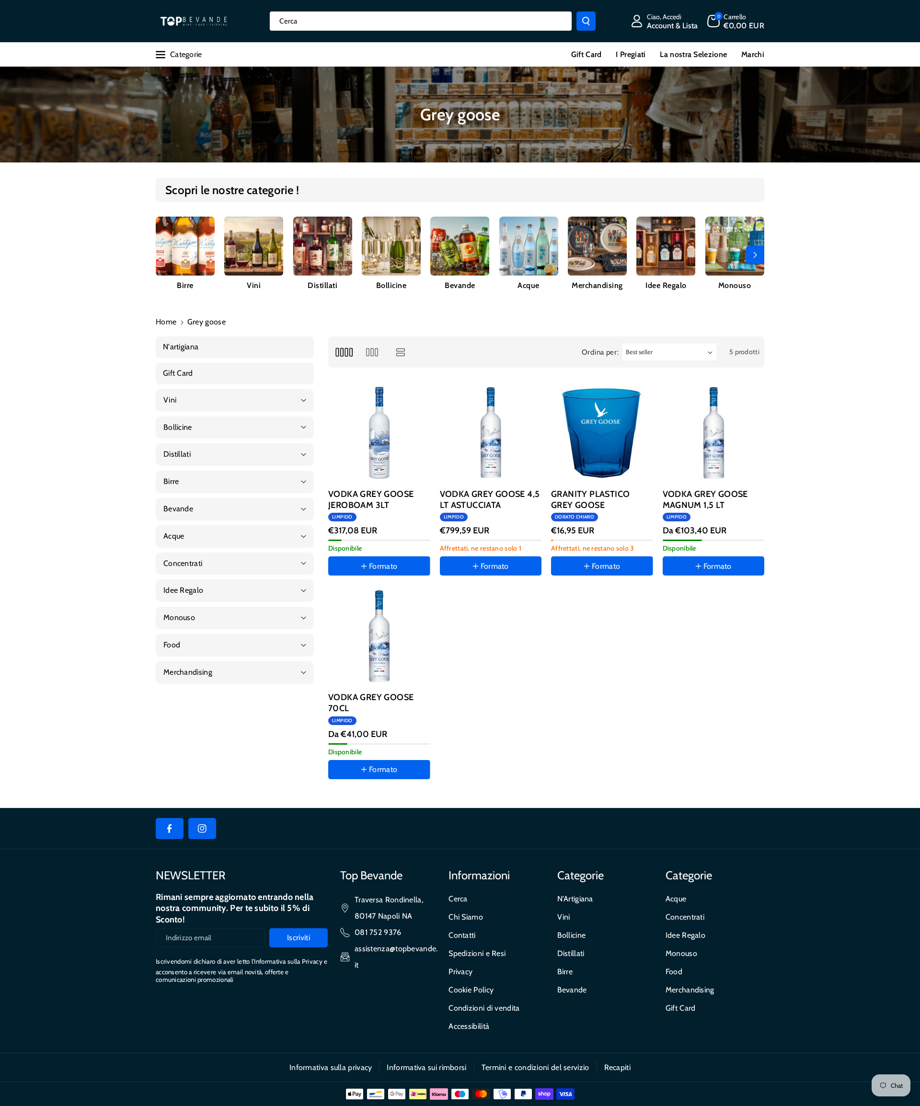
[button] (735, 21)
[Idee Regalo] (665, 246)
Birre (185, 285)
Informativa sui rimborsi (426, 1067)
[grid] (344, 352)
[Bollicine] (391, 246)
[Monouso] (734, 246)
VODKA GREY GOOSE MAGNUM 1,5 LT (705, 499)
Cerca (458, 898)
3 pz (705, 594)
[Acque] (528, 246)
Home (166, 321)
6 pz (370, 797)
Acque (529, 285)
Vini (254, 285)
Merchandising (597, 285)
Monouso (734, 285)
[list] (401, 352)
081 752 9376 (378, 932)
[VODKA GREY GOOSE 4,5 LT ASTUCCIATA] (491, 433)
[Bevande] (459, 246)
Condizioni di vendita (483, 1008)
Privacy (460, 971)
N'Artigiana (575, 898)
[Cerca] (586, 21)
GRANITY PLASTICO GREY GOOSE (590, 499)
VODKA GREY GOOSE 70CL (371, 703)
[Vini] (253, 246)
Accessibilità (468, 1026)
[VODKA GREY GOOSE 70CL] (379, 636)
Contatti (461, 935)
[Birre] (185, 246)
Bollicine (391, 285)
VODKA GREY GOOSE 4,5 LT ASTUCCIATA (490, 499)
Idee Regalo (666, 285)
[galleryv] (372, 352)
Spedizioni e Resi (477, 953)
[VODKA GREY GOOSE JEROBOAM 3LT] (379, 433)
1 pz (456, 594)
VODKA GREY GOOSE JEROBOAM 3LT (371, 499)
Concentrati (685, 917)
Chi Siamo (465, 917)
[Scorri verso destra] (755, 255)
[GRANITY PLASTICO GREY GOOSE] (602, 433)
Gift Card (681, 1008)
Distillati (322, 285)
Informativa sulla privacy (330, 1067)
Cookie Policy (471, 989)
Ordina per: (600, 352)
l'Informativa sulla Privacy (287, 961)
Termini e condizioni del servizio (535, 1067)
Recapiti (617, 1067)
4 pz (567, 594)
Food (674, 971)
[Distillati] (322, 246)
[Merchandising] (597, 246)
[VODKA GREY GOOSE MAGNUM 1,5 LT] (714, 433)
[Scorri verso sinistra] (165, 255)
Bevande (460, 285)
